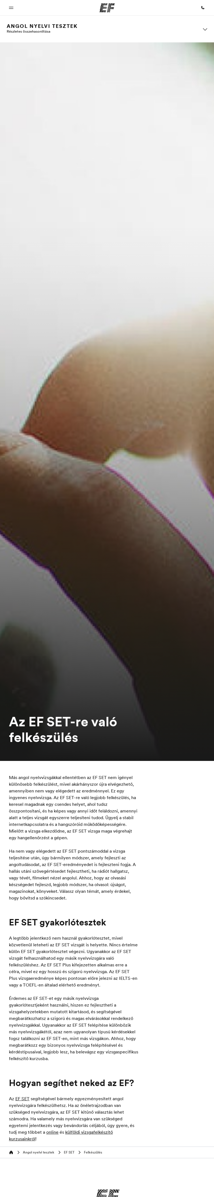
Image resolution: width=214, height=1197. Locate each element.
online (52, 1132)
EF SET (22, 1099)
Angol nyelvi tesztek (42, 26)
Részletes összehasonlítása (28, 31)
